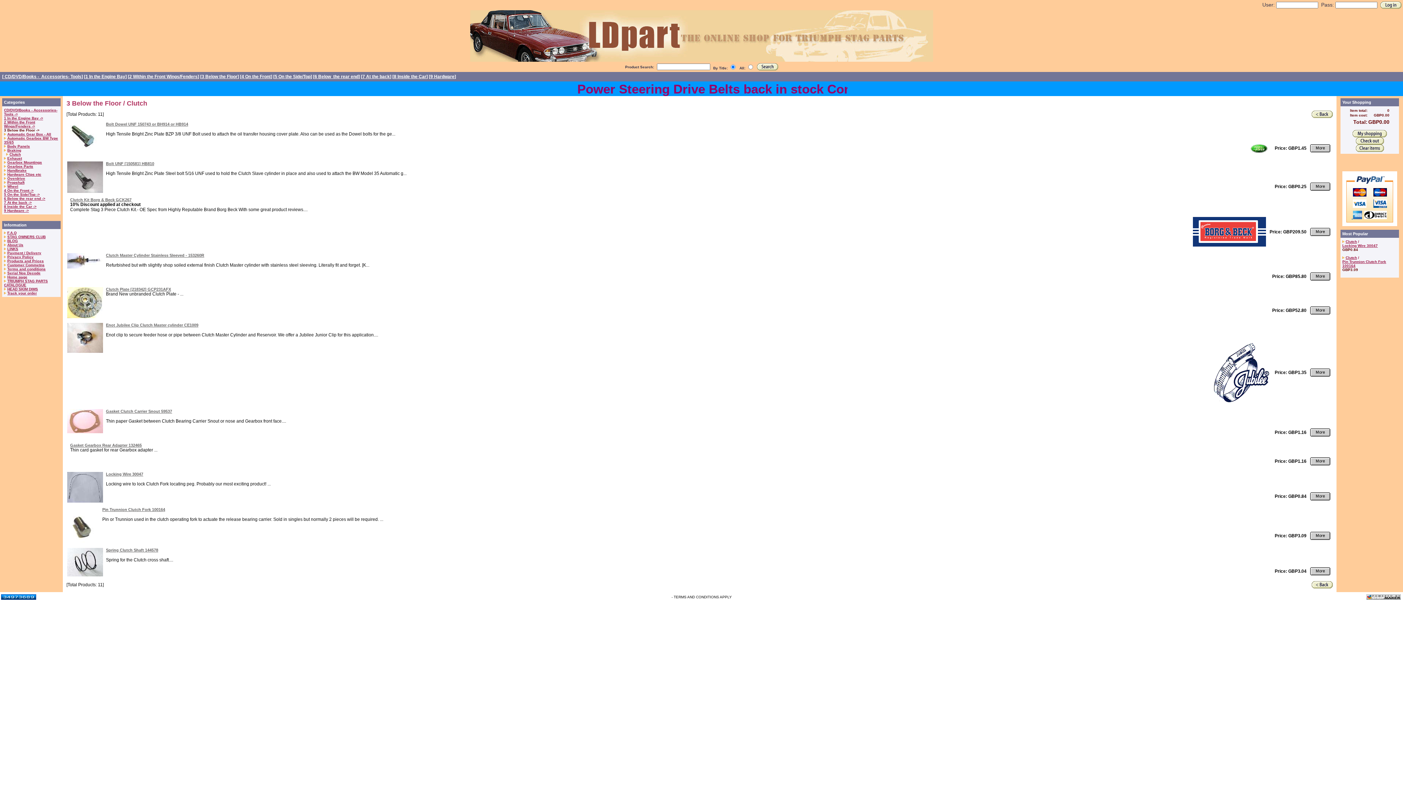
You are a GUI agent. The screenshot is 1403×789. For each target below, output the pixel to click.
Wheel (12, 186)
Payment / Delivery (24, 253)
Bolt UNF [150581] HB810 (130, 163)
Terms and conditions (26, 269)
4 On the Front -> (19, 190)
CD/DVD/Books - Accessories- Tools (42, 76)
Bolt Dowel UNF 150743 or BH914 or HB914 (147, 124)
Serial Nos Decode (24, 273)
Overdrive (16, 178)
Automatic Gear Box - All (29, 134)
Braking (14, 150)
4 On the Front (256, 76)
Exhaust (14, 158)
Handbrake (17, 170)
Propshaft (15, 182)
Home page (17, 277)
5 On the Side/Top (293, 76)
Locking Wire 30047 (124, 474)
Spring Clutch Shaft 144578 (132, 550)
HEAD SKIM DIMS (22, 289)
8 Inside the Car (410, 76)
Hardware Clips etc (24, 174)
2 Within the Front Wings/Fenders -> (19, 124)
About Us (15, 245)
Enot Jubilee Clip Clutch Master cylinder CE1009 (152, 325)
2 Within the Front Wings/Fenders (163, 76)
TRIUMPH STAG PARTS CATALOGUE (26, 283)
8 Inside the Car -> (20, 207)
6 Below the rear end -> (24, 199)
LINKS (12, 249)
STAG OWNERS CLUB (26, 237)
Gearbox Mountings (24, 162)
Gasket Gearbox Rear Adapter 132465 (106, 445)
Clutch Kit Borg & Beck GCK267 (101, 200)
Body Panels (18, 146)
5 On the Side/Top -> (22, 195)
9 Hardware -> (16, 211)
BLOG (12, 241)
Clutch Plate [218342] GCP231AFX (138, 289)
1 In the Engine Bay (105, 76)
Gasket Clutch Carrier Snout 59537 (139, 411)
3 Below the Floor (219, 76)
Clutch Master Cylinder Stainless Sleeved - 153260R (155, 255)
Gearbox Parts (20, 166)
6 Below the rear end (336, 76)
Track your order (22, 293)
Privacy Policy (20, 257)
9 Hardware (442, 76)
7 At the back (376, 76)
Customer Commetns (26, 265)
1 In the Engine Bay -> (23, 118)
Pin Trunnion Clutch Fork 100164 (133, 509)
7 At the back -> (18, 203)
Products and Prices (25, 261)
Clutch (15, 154)
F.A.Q (12, 233)
